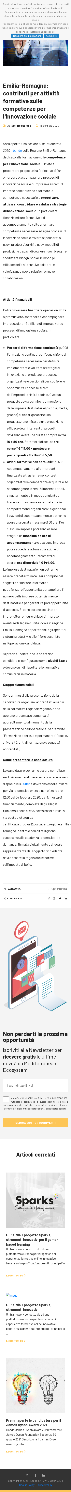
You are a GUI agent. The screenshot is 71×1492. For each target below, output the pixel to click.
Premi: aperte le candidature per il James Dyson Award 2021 (33, 1422)
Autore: (19, 125)
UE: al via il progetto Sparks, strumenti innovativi (28, 1307)
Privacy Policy (44, 1484)
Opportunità (59, 888)
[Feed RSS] (27, 1475)
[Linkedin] (43, 1475)
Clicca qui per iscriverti (35, 1122)
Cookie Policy (27, 1484)
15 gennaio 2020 (49, 125)
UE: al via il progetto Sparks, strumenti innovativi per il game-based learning (32, 1239)
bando (17, 150)
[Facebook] (35, 1475)
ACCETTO (51, 36)
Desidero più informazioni (27, 36)
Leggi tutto (15, 1275)
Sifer (27, 784)
